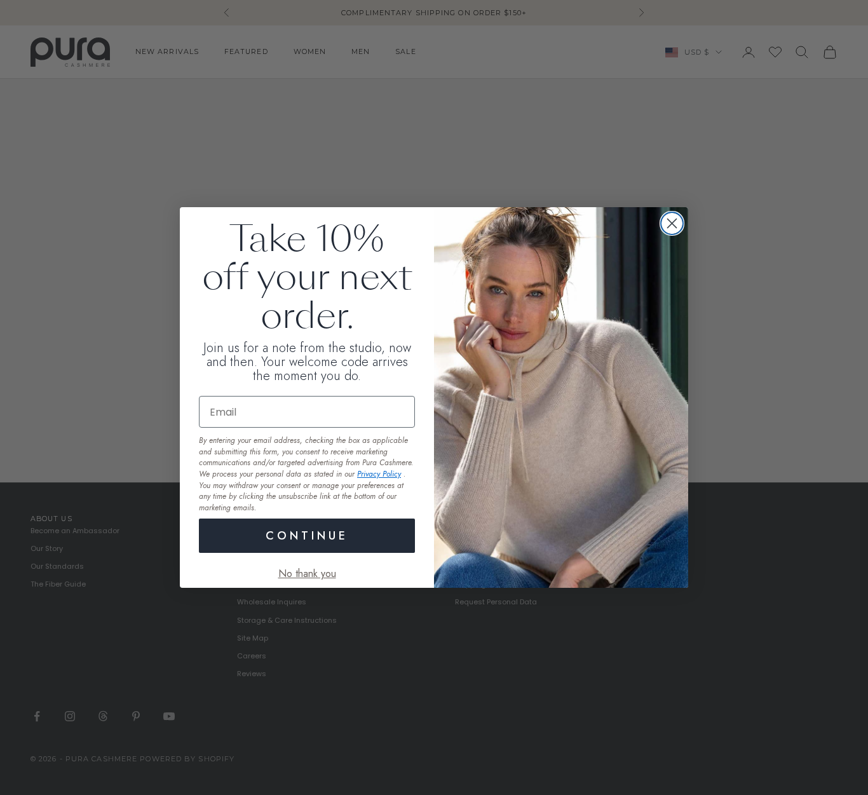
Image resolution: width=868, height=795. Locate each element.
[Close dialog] (672, 223)
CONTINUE (307, 535)
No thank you (307, 573)
